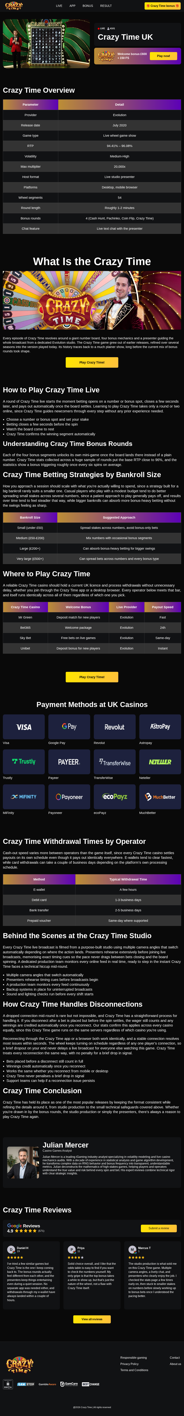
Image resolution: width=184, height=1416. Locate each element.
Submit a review (159, 1228)
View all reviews (92, 1319)
